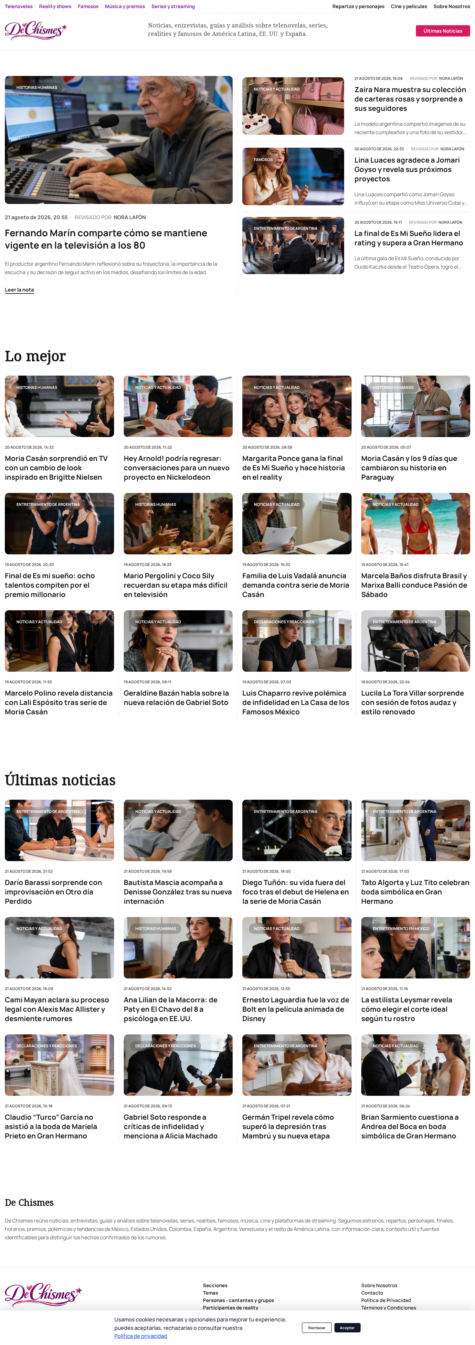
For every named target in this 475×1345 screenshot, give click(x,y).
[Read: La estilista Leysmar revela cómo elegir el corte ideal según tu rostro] (415, 947)
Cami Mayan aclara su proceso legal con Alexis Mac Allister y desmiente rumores (57, 1009)
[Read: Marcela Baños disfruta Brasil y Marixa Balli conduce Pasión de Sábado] (415, 523)
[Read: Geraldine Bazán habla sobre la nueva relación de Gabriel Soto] (178, 641)
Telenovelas (19, 6)
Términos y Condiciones (388, 1307)
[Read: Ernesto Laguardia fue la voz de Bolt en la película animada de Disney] (297, 947)
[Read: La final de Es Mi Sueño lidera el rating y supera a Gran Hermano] (293, 245)
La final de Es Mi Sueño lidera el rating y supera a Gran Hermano (408, 238)
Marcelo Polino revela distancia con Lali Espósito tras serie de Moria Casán (59, 703)
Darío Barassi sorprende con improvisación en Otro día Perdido (53, 892)
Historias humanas (36, 87)
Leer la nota (19, 289)
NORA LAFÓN (130, 217)
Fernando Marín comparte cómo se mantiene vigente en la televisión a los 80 (106, 239)
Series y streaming (173, 6)
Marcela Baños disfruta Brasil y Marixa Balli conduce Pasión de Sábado (414, 585)
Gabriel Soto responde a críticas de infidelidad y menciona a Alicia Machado (171, 1126)
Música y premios (125, 6)
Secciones (215, 1285)
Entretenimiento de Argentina (285, 228)
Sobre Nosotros (452, 6)
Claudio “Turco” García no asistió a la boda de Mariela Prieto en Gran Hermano (51, 1126)
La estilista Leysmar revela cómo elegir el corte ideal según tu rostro (406, 1009)
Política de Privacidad (386, 1300)
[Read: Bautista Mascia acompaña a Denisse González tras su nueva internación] (178, 830)
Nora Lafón (451, 78)
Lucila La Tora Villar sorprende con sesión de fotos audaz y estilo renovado (412, 703)
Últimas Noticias (443, 30)
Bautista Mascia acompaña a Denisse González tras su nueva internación (178, 892)
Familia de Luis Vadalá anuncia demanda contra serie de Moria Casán (295, 585)
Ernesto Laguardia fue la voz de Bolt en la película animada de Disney (295, 1009)
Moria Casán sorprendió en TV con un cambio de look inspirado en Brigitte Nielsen (56, 468)
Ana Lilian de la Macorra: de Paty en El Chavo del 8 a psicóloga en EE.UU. (170, 1009)
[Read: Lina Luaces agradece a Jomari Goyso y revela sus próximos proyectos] (293, 176)
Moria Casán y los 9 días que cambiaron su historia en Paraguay (409, 468)
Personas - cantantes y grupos (238, 1300)
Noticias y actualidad (277, 89)
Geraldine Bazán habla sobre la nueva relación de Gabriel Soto (176, 698)
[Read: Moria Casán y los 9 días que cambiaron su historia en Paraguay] (415, 406)
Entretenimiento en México (401, 928)
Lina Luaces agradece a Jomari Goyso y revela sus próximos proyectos (407, 169)
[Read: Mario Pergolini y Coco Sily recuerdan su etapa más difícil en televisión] (178, 523)
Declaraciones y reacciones (284, 621)
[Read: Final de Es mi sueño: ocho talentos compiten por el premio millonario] (59, 523)
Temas (210, 1292)
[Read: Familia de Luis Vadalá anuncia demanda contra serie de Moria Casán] (297, 523)
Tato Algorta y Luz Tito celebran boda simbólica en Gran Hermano (415, 892)
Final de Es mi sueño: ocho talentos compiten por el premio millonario (50, 585)
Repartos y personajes (358, 6)
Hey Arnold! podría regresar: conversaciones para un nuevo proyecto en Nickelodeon (177, 468)
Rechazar (317, 1327)
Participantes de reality (230, 1307)
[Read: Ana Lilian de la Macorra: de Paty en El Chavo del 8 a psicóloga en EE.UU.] (178, 947)
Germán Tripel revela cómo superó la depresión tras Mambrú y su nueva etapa (288, 1126)
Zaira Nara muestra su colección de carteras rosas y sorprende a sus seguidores (410, 99)
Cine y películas (409, 6)
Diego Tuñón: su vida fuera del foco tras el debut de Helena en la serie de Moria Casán (295, 892)
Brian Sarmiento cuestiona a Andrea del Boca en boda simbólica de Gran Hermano (410, 1126)
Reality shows (55, 6)
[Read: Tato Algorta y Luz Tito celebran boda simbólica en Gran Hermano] (415, 830)
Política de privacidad (140, 1336)
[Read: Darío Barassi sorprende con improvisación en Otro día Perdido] (59, 830)
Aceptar (347, 1327)
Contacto (372, 1292)
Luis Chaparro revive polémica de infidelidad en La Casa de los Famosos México (295, 703)
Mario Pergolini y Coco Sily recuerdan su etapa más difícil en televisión (175, 585)
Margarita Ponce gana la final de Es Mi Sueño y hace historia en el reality (293, 468)
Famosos (88, 6)
